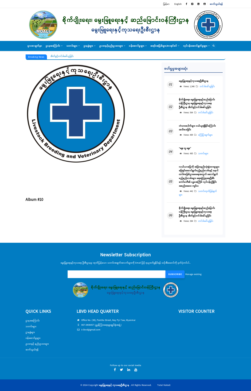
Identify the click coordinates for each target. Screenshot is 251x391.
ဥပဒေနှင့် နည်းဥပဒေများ (37, 344)
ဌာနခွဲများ (89, 46)
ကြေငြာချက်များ (205, 135)
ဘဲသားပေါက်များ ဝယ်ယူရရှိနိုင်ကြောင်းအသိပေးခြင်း (197, 128)
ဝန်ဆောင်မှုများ (137, 46)
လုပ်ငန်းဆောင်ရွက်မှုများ (195, 46)
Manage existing (193, 274)
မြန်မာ (166, 4)
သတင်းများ (72, 46)
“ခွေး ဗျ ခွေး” (185, 148)
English (178, 4)
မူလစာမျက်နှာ (34, 46)
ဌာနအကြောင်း (53, 46)
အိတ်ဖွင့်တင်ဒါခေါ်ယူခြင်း (62, 56)
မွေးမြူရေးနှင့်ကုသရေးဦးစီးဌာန (193, 81)
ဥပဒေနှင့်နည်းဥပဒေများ (111, 46)
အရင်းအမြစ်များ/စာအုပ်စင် (164, 46)
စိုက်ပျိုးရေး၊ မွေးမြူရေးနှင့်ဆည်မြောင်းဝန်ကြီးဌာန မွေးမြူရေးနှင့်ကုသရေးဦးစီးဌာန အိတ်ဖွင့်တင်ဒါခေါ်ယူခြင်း (197, 103)
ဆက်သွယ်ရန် (216, 4)
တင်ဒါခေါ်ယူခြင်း (207, 86)
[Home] (125, 24)
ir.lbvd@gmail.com (90, 330)
